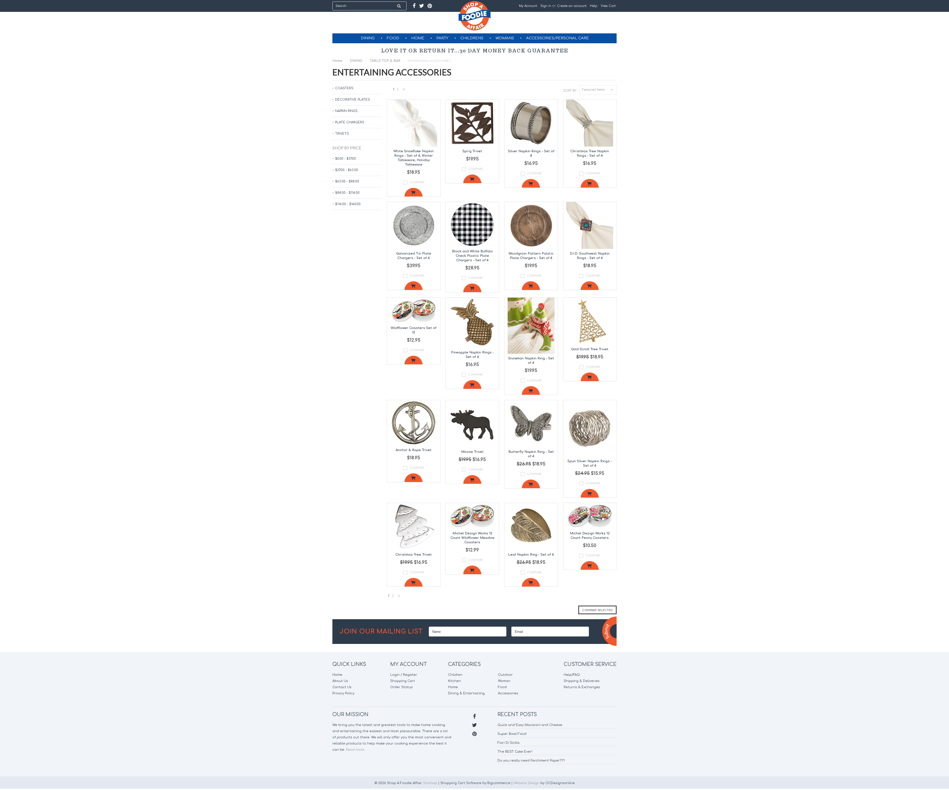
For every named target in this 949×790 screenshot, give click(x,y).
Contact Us (341, 687)
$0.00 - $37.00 (345, 158)
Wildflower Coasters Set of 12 (413, 330)
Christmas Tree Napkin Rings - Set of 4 (589, 153)
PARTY (442, 38)
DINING (368, 38)
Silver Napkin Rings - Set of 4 (531, 153)
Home (337, 61)
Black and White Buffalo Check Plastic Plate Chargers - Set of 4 (472, 256)
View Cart (609, 6)
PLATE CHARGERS (349, 122)
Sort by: (570, 90)
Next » (404, 90)
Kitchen (454, 681)
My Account (528, 6)
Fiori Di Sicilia (508, 743)
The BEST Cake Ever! (514, 751)
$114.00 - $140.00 (348, 204)
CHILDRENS (471, 38)
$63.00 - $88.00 (347, 181)
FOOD (393, 38)
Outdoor (505, 675)
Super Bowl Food (511, 734)
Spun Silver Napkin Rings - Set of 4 (589, 463)
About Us (340, 681)
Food (502, 687)
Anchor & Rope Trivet (413, 450)
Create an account (571, 6)
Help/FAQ (572, 675)
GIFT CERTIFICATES (474, 48)
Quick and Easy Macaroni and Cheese (529, 725)
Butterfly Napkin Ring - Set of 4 (531, 454)
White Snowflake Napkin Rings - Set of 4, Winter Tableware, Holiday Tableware (413, 158)
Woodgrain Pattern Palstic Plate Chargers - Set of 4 (531, 256)
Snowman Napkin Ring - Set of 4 (531, 361)
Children (455, 675)
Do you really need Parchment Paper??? (531, 760)
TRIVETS (342, 133)
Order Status (401, 687)
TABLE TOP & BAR (385, 61)
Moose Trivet (472, 452)
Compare (417, 182)
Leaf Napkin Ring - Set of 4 (531, 554)
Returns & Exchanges (582, 687)
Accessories (508, 693)
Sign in (545, 6)
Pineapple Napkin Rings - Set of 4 (472, 355)
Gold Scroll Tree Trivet (589, 349)
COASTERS (344, 88)
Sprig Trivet (472, 151)
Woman (504, 681)
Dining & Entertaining (466, 693)
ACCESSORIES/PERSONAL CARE (557, 38)
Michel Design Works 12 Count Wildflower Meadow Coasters (472, 538)
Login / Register (403, 675)
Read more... (356, 749)
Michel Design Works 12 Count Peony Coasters (590, 536)
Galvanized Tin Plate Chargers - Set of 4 (413, 256)
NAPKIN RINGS (346, 111)
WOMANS (505, 38)
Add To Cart (414, 192)
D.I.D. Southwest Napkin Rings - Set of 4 (590, 256)
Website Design (526, 783)
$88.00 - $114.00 (347, 193)
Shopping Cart (402, 681)
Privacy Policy (343, 693)
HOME (417, 38)
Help (593, 6)
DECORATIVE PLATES (352, 99)
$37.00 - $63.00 (346, 170)
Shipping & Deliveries (582, 681)
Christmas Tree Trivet (413, 554)
